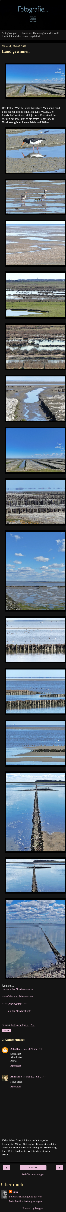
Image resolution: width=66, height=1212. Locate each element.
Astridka (15, 1049)
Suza (15, 1191)
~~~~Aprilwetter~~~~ (14, 1003)
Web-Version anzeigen (33, 1174)
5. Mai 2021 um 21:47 (34, 1076)
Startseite (33, 1167)
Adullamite (16, 1076)
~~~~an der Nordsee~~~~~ (17, 989)
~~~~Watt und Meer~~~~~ (17, 996)
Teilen (7, 1030)
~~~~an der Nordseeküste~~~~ (19, 1011)
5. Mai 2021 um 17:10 (32, 1049)
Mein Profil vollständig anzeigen (25, 1201)
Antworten (15, 1065)
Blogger (39, 1208)
